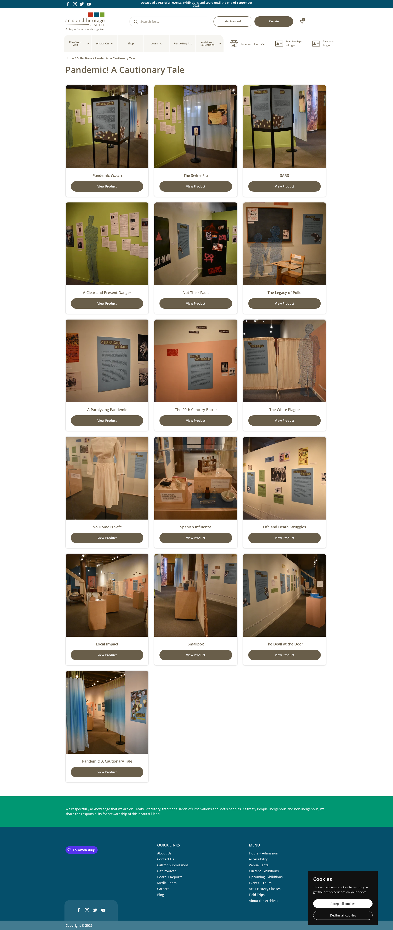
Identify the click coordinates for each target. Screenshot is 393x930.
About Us (164, 853)
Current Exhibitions (264, 871)
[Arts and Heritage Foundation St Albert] (85, 21)
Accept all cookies (343, 904)
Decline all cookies (343, 915)
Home (70, 58)
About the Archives (263, 900)
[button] (247, 43)
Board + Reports (169, 877)
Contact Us (165, 859)
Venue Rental (259, 865)
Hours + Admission (263, 853)
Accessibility (258, 859)
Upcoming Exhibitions (266, 877)
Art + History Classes (265, 889)
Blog (160, 895)
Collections (84, 58)
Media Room (167, 883)
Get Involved (166, 871)
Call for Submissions (173, 865)
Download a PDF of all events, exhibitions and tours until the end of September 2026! (196, 4)
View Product (107, 186)
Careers (163, 889)
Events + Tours (260, 883)
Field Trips (257, 895)
